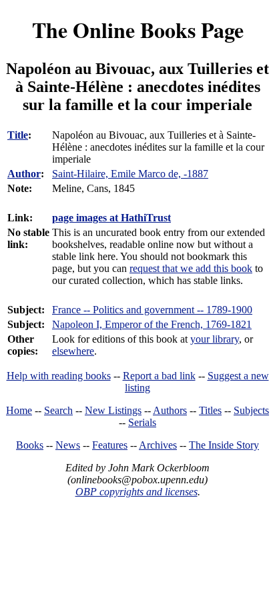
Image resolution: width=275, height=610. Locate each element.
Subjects (251, 410)
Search (58, 410)
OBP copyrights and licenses (136, 491)
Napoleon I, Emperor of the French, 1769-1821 (152, 324)
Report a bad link (159, 375)
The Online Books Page (138, 29)
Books (29, 445)
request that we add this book (190, 268)
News (67, 445)
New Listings (113, 410)
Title (17, 135)
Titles (210, 410)
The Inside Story (224, 445)
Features (109, 445)
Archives (158, 445)
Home (19, 410)
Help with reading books (59, 375)
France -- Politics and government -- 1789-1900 (152, 309)
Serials (142, 422)
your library (214, 339)
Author (24, 173)
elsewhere (73, 351)
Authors (170, 410)
